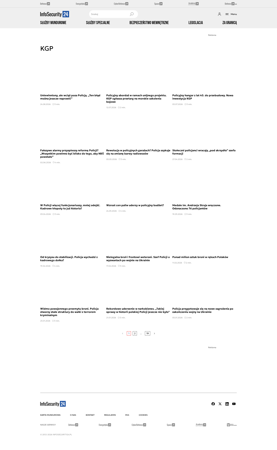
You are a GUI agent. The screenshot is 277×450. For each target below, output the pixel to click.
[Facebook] (213, 404)
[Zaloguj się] (219, 14)
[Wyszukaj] (131, 14)
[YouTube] (234, 404)
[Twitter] (220, 404)
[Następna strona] (154, 333)
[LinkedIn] (227, 404)
